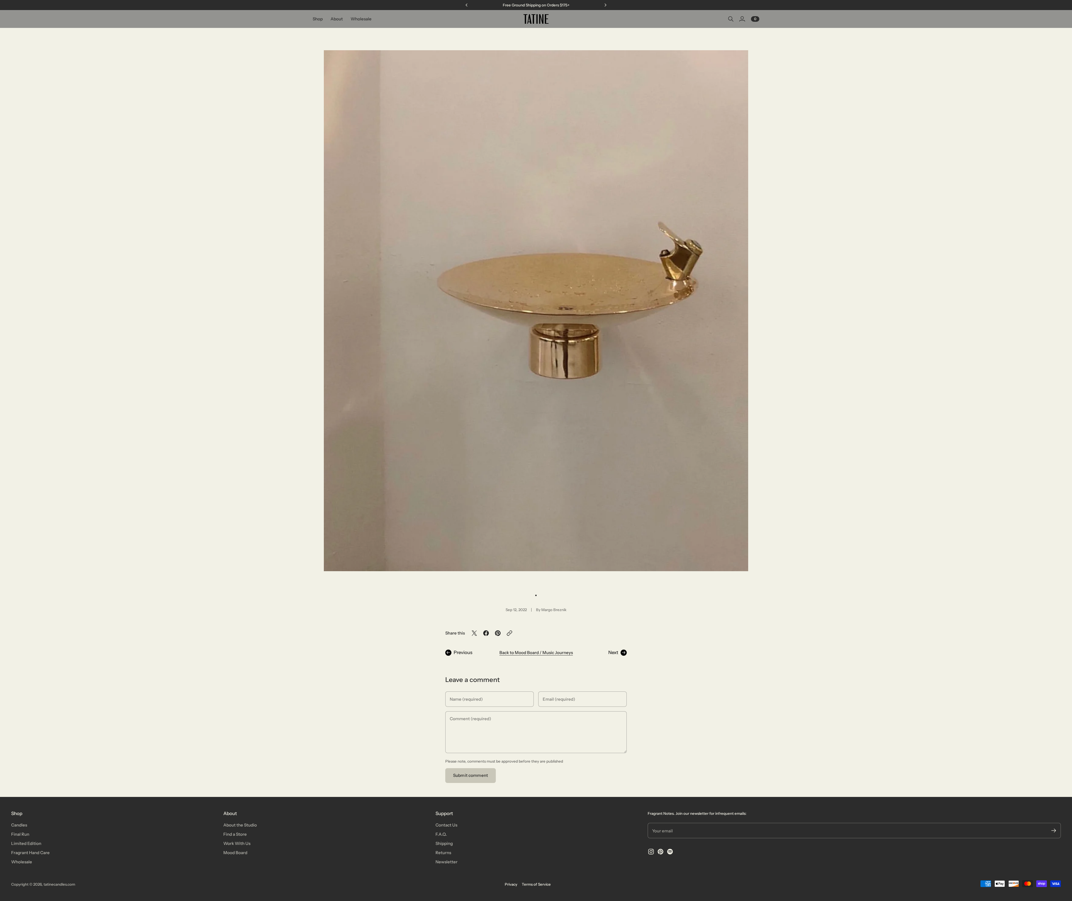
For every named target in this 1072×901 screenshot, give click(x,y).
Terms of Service (536, 884)
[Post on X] (474, 633)
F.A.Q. (441, 834)
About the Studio (240, 825)
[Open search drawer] (730, 19)
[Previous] (466, 5)
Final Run (20, 834)
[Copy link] (509, 633)
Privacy (511, 884)
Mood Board (235, 852)
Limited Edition (26, 843)
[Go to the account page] (742, 19)
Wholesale (21, 861)
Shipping (444, 843)
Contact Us (446, 825)
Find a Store (235, 834)
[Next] (605, 5)
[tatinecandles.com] (536, 19)
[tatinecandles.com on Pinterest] (660, 851)
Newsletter (447, 861)
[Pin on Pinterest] (498, 633)
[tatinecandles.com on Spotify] (670, 851)
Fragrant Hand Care (30, 852)
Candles (19, 825)
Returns (443, 852)
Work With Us (236, 843)
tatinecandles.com (59, 884)
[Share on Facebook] (486, 633)
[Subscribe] (1053, 830)
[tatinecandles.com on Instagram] (651, 851)
